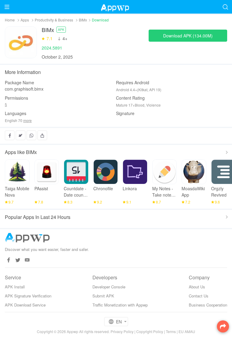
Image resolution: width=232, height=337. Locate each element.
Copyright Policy (149, 331)
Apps (25, 19)
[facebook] (8, 260)
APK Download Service (25, 305)
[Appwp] (116, 6)
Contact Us (198, 296)
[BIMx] (21, 42)
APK (61, 29)
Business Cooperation (208, 305)
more (27, 120)
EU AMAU (187, 331)
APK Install (15, 287)
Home (10, 19)
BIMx (83, 19)
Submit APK (103, 296)
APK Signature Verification (28, 296)
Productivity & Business (54, 19)
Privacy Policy (122, 331)
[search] (225, 7)
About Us (197, 287)
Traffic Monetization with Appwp (120, 305)
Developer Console (108, 287)
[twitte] (18, 260)
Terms (171, 331)
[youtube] (27, 260)
